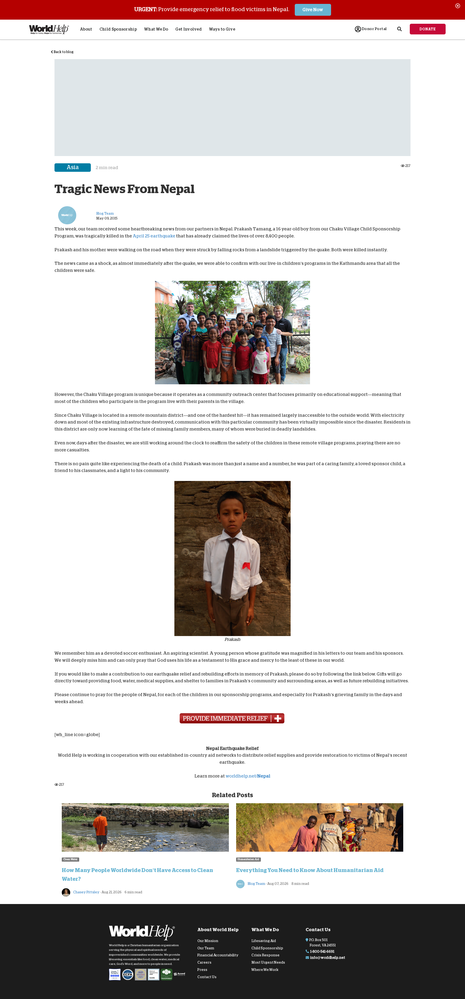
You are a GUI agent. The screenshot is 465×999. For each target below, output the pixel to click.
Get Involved (188, 29)
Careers (204, 962)
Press (202, 969)
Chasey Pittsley (86, 892)
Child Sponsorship (118, 29)
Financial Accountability (218, 955)
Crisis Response (265, 955)
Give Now (312, 10)
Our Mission (207, 941)
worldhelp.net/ (247, 776)
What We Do (156, 29)
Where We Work (265, 969)
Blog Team (256, 883)
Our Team (205, 948)
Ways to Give (222, 29)
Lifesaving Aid (263, 941)
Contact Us (207, 977)
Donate (428, 29)
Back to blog (63, 52)
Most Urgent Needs (268, 962)
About (86, 29)
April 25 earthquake (154, 236)
